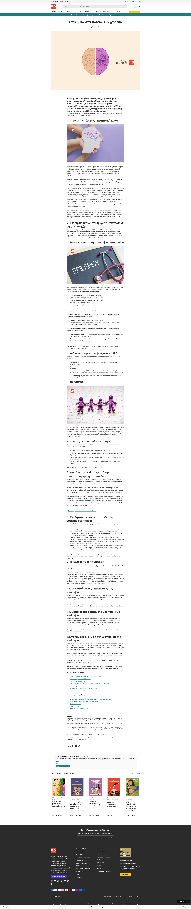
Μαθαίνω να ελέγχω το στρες (77, 691)
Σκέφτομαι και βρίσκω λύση (77, 681)
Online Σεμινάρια (101, 855)
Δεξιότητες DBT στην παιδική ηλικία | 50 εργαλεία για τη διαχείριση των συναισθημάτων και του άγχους (77, 807)
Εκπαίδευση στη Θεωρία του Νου (79, 686)
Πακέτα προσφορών (102, 852)
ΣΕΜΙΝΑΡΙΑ (97, 11)
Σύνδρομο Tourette (75, 704)
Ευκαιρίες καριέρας (81, 861)
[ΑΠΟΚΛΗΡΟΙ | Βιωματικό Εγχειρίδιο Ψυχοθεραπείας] (114, 787)
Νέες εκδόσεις (125, 874)
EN (117, 12)
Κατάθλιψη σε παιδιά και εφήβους (79, 708)
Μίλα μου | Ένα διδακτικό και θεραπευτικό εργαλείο (83, 688)
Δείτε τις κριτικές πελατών (63, 766)
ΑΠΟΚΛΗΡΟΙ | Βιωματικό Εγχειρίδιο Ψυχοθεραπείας (113, 804)
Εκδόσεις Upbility (57, 896)
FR (120, 12)
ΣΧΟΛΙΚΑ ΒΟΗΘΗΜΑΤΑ (84, 11)
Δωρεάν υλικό (100, 862)
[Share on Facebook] (76, 746)
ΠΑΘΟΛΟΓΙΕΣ (69, 11)
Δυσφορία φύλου (74, 706)
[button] (139, 6)
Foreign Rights (80, 871)
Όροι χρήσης (137, 896)
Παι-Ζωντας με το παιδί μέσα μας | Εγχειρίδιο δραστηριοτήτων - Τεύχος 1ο (89, 683)
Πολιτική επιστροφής (118, 896)
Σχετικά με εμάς (80, 852)
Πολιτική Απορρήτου (107, 896)
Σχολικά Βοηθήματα (114, 15)
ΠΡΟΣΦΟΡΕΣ (106, 11)
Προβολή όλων (136, 773)
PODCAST (99, 868)
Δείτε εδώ (71, 1)
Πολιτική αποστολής (129, 896)
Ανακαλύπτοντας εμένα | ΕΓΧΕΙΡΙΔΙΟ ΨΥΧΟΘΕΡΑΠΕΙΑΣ (85, 676)
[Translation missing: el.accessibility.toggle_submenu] (63, 12)
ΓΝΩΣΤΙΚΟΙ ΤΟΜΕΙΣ (56, 11)
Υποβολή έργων (135, 1)
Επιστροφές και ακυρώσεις (104, 871)
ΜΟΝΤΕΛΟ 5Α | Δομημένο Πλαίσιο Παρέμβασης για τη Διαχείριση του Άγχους (58, 804)
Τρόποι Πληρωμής (81, 855)
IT (123, 12)
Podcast (126, 1)
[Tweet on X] (72, 746)
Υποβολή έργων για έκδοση (83, 868)
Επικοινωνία (79, 877)
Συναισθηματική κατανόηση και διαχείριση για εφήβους (95, 803)
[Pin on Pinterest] (79, 746)
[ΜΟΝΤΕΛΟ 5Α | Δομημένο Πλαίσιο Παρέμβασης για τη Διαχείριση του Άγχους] (58, 787)
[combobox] (95, 6)
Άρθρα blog (100, 865)
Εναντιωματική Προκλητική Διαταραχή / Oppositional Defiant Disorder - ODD (91, 699)
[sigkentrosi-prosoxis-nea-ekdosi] (81, 510)
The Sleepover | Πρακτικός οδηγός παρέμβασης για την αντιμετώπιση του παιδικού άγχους (131, 806)
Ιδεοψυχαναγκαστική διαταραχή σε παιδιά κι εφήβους (84, 701)
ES (126, 12)
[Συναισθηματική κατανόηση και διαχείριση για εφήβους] (95, 787)
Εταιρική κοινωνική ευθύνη (83, 858)
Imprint (78, 874)
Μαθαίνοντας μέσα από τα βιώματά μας (80, 679)
